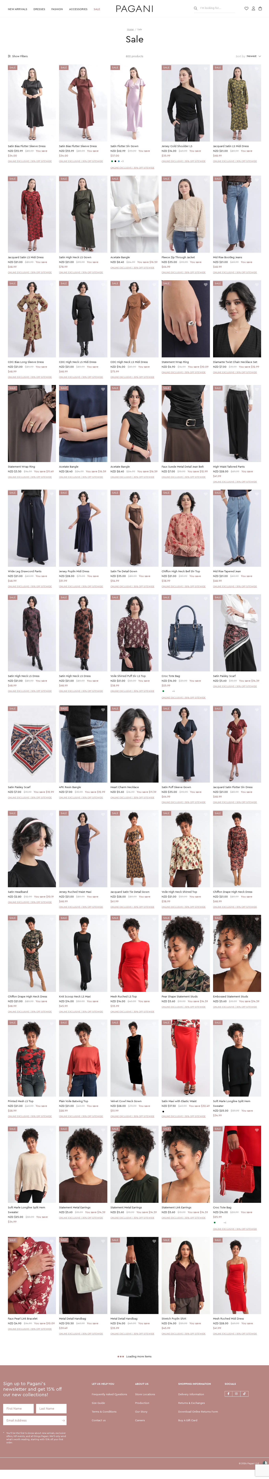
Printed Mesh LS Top (20, 1101)
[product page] (32, 103)
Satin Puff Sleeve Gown (176, 787)
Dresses (39, 9)
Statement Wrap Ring (175, 362)
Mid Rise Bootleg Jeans (227, 257)
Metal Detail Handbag (72, 1318)
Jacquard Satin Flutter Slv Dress (232, 787)
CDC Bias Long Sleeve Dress (26, 362)
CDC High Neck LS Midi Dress (77, 362)
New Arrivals (17, 9)
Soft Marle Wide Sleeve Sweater (130, 1423)
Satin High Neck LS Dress (23, 676)
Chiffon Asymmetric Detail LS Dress (81, 1423)
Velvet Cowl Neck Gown (126, 1101)
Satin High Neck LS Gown (75, 257)
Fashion (57, 9)
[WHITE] (166, 691)
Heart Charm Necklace (124, 787)
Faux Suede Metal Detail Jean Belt (183, 466)
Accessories (78, 9)
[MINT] (163, 691)
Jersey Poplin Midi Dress (74, 571)
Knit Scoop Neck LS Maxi (75, 996)
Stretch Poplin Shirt (174, 1318)
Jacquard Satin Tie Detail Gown (129, 892)
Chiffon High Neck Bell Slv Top (181, 571)
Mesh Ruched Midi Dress (228, 1318)
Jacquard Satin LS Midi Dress (231, 146)
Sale (97, 9)
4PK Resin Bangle (70, 787)
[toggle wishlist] (51, 69)
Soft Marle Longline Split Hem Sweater (231, 1103)
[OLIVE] (112, 161)
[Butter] (166, 1111)
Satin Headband (18, 892)
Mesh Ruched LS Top (123, 996)
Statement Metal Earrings (74, 1207)
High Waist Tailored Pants (229, 466)
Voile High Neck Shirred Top (179, 892)
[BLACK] (115, 161)
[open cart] (260, 9)
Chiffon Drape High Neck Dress (232, 892)
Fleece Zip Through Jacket (178, 257)
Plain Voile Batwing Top (73, 1101)
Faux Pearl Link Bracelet (22, 1318)
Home (130, 29)
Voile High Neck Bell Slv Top (25, 1423)
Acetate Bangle (120, 257)
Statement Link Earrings (176, 1207)
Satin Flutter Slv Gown (124, 146)
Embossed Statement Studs (230, 996)
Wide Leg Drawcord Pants (24, 571)
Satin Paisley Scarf (224, 676)
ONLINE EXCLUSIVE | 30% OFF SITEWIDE (30, 161)
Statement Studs (223, 1423)
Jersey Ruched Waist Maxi (75, 892)
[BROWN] (170, 691)
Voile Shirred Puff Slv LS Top (128, 676)
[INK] (118, 161)
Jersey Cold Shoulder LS (177, 146)
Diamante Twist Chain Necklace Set (235, 362)
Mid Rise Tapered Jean (227, 571)
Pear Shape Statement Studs (180, 996)
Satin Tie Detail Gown (123, 571)
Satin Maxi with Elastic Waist (179, 1101)
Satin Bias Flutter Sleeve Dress (26, 146)
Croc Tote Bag (171, 676)
